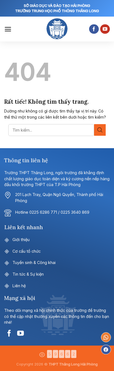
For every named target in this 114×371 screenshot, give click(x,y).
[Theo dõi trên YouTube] (105, 29)
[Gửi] (100, 130)
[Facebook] (106, 349)
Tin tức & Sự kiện (28, 274)
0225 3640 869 (75, 212)
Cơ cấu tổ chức (26, 251)
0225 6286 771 (43, 212)
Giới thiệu (21, 239)
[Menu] (8, 29)
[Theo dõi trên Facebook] (94, 29)
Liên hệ (19, 285)
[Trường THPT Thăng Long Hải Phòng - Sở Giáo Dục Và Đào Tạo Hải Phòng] (57, 29)
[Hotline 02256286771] (106, 337)
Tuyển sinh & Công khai (34, 262)
